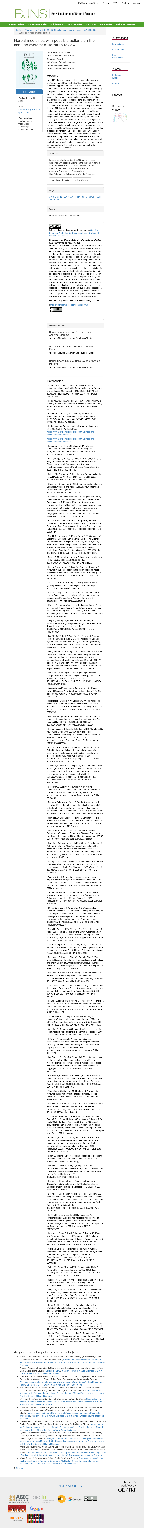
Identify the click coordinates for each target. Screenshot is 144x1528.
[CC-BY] (56, 309)
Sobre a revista (16, 24)
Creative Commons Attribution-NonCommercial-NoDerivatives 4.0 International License (74, 233)
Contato (125, 3)
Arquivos (28, 29)
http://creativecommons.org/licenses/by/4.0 (69, 304)
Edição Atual (56, 24)
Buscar (106, 3)
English (115, 83)
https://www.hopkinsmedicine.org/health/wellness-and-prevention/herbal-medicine (71, 433)
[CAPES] (35, 1518)
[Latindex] (17, 1508)
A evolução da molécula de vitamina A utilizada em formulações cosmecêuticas (61, 1425)
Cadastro (91, 24)
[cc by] (90, 1498)
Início (18, 29)
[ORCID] (43, 1498)
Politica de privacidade (88, 3)
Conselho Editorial (37, 24)
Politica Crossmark (125, 24)
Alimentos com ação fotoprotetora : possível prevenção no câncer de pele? (53, 1382)
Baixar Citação (81, 179)
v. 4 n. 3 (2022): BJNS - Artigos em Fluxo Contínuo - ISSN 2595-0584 (67, 29)
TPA (115, 3)
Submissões (106, 24)
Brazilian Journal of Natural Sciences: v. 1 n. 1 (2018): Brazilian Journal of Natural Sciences (61, 1428)
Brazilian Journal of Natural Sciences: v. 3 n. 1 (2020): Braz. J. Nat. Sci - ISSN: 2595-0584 (62, 1383)
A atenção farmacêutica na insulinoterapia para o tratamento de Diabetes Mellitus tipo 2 (61, 1459)
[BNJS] (16, 1518)
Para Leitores (118, 43)
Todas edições (74, 24)
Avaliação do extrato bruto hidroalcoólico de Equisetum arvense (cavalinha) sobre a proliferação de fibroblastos (61, 1440)
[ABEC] (19, 1498)
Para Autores (118, 49)
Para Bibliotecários (118, 56)
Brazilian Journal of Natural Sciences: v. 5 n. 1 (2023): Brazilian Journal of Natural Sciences (59, 1462)
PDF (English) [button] (29, 91)
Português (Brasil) (116, 76)
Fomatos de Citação (60, 179)
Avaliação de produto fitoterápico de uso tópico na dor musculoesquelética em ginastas (67, 1452)
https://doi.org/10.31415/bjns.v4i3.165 (29, 111)
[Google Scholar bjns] (36, 1508)
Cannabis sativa (53, 1370)
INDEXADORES (69, 1485)
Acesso (136, 3)
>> (22, 1467)
